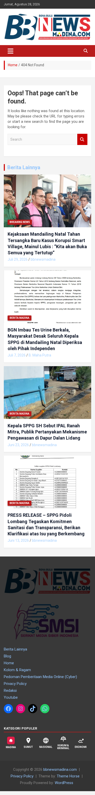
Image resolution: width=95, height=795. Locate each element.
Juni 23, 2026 (18, 445)
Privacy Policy (15, 683)
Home (9, 663)
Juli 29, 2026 (18, 259)
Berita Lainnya (23, 167)
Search (82, 139)
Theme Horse (68, 776)
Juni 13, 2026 (18, 540)
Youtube (11, 697)
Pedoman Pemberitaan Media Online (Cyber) (40, 676)
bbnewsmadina (43, 259)
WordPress (64, 782)
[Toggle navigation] (10, 51)
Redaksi (10, 690)
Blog (7, 656)
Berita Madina (19, 317)
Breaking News (20, 222)
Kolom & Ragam (17, 670)
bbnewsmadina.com (60, 769)
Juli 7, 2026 (17, 355)
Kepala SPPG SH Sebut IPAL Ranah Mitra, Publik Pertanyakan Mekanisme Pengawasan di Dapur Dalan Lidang (47, 432)
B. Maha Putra (40, 355)
